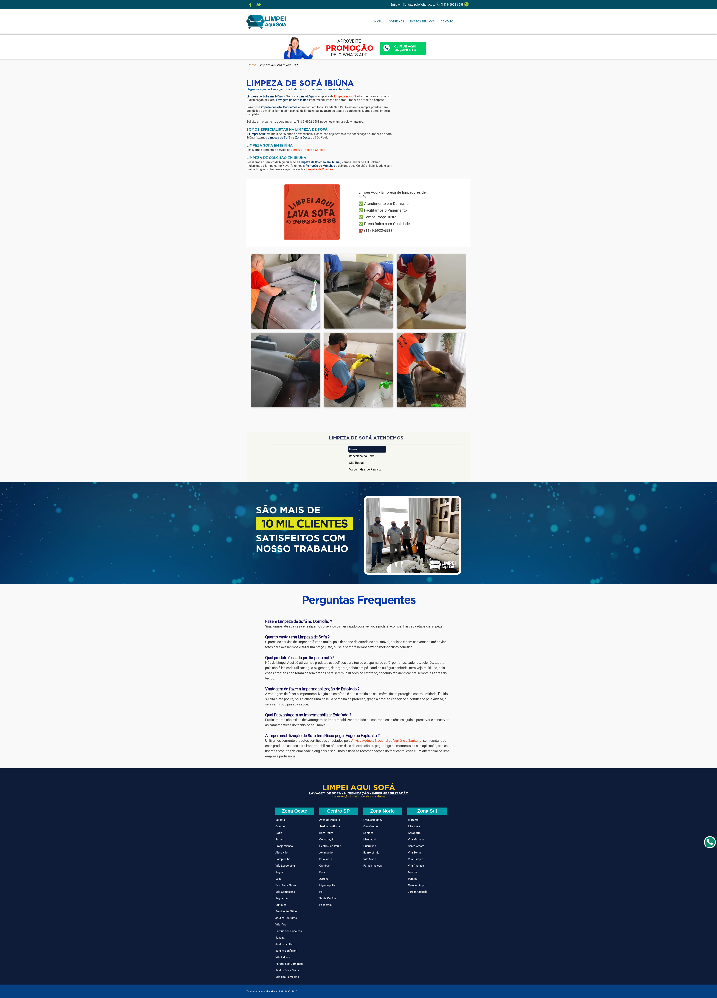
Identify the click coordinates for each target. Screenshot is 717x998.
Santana (368, 833)
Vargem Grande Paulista (365, 469)
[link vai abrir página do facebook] (250, 5)
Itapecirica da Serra (362, 456)
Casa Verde (370, 826)
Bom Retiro (326, 833)
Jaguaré (280, 872)
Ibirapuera (414, 826)
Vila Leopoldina (285, 865)
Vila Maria (369, 859)
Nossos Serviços (422, 21)
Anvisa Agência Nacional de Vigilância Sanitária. (386, 740)
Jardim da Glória (329, 826)
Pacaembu (325, 905)
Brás (322, 872)
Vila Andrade (416, 865)
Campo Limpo (417, 885)
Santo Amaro (416, 846)
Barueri (279, 839)
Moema (413, 872)
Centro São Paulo (330, 846)
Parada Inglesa (372, 865)
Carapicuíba (282, 859)
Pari (321, 892)
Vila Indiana (282, 957)
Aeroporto (414, 833)
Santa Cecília (327, 898)
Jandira (280, 937)
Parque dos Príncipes (288, 931)
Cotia (278, 833)
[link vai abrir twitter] (259, 5)
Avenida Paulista (329, 820)
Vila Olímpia (415, 859)
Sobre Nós (396, 21)
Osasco (280, 826)
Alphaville (281, 852)
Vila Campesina (285, 892)
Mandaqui (369, 839)
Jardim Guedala (417, 892)
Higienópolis (327, 885)
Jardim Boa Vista (286, 918)
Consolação (326, 839)
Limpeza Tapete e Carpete (308, 150)
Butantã (280, 820)
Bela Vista (325, 859)
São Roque (356, 463)
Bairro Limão (371, 852)
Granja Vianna (284, 846)
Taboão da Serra (285, 885)
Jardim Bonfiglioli (286, 950)
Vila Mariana (416, 839)
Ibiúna (353, 449)
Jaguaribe (281, 898)
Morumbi (413, 820)
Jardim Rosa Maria (287, 970)
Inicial (378, 21)
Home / (252, 65)
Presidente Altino (286, 911)
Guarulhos (369, 846)
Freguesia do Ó (372, 820)
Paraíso (413, 878)
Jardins (323, 878)
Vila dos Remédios (287, 977)
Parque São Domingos (289, 963)
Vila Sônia (414, 852)
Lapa (278, 878)
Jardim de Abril (284, 944)
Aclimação (326, 852)
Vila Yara (280, 924)
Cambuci (324, 865)
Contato (447, 21)
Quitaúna (280, 905)
